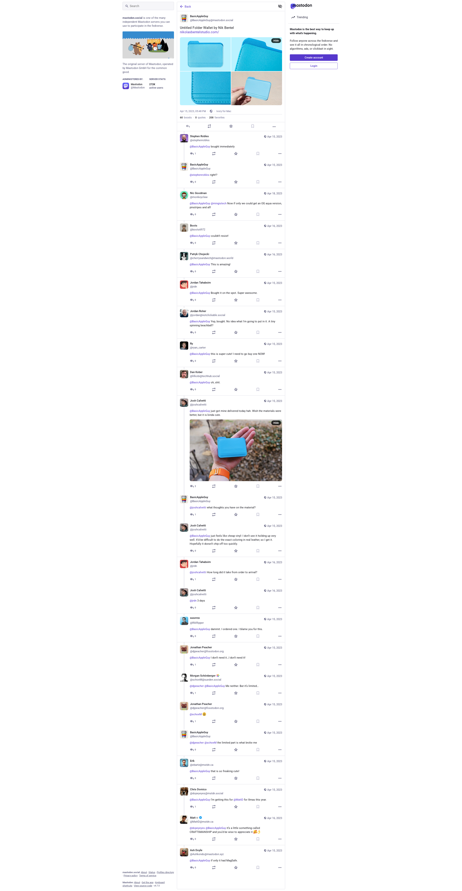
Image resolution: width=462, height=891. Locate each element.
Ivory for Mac (223, 111)
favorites (217, 117)
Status (152, 872)
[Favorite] (231, 126)
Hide (276, 40)
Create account (314, 57)
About (144, 872)
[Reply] (188, 126)
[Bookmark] (252, 126)
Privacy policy (131, 875)
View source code (143, 885)
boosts (186, 117)
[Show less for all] (280, 6)
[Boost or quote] (209, 126)
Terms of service (147, 875)
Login (313, 65)
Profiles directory (165, 872)
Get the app (147, 882)
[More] (274, 127)
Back (188, 6)
